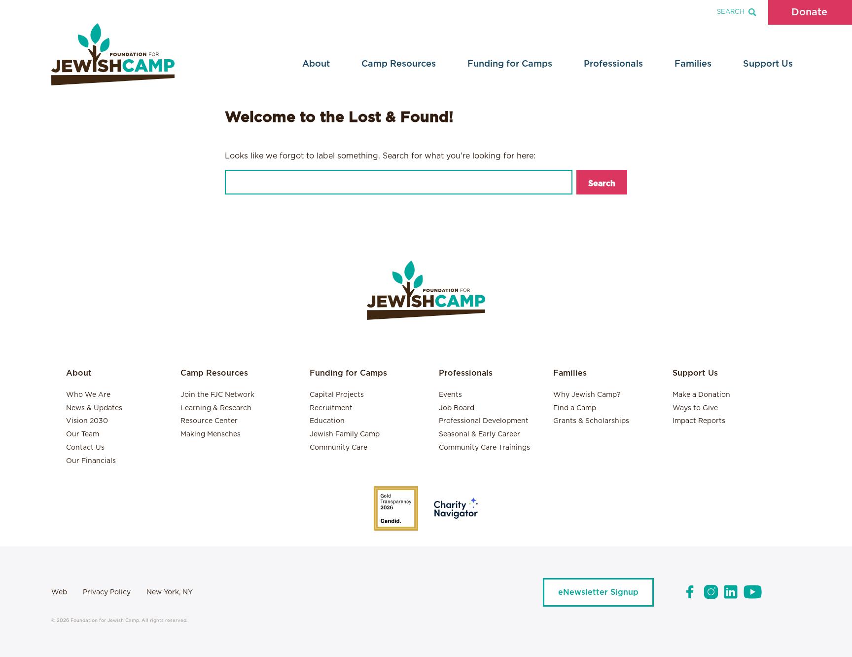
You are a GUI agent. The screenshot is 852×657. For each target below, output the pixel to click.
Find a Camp (574, 408)
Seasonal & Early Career (479, 434)
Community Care (338, 447)
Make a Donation (701, 394)
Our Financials (91, 461)
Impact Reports (699, 421)
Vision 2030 (87, 421)
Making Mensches (210, 434)
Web (59, 592)
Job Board (456, 408)
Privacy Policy (107, 592)
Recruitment (331, 408)
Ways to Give (695, 408)
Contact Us (85, 447)
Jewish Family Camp (345, 434)
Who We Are (88, 394)
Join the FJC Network (217, 394)
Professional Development (484, 421)
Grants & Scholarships (591, 421)
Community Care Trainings (484, 447)
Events (450, 394)
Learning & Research (215, 408)
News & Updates (94, 408)
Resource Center (209, 421)
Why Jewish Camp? (587, 394)
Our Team (82, 434)
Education (327, 421)
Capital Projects (337, 394)
